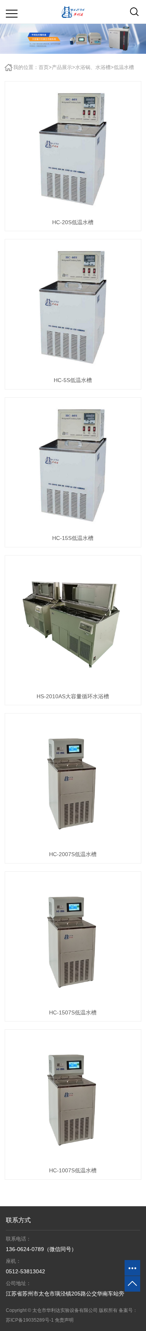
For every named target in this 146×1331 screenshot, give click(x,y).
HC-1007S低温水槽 (73, 1170)
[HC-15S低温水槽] (73, 466)
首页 (44, 67)
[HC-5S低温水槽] (73, 307)
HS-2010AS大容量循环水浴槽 (73, 696)
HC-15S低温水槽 (72, 538)
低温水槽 (124, 67)
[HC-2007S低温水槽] (73, 781)
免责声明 (64, 1320)
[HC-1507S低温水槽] (73, 940)
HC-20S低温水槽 (72, 222)
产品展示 (62, 67)
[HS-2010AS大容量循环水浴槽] (73, 623)
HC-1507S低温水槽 (73, 1012)
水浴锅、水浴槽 (93, 67)
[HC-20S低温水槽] (73, 149)
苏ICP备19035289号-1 (30, 1320)
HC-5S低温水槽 (73, 380)
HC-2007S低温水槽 (73, 854)
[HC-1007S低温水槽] (73, 1098)
